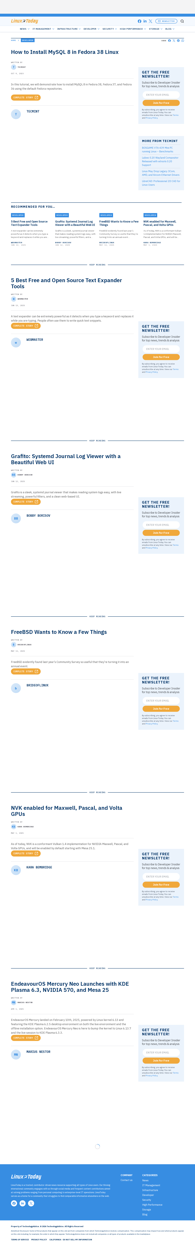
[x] (150, 21)
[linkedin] (145, 21)
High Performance (131, 29)
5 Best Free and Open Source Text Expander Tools (29, 223)
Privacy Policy (152, 118)
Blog (168, 29)
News (23, 29)
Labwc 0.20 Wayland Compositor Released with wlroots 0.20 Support (160, 161)
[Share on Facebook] (169, 40)
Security (108, 29)
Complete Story (23, 97)
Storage (154, 29)
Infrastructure (67, 29)
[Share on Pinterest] (178, 40)
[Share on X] (174, 40)
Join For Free (161, 102)
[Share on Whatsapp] (182, 40)
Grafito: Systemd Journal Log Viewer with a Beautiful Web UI (75, 223)
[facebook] (139, 21)
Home (13, 40)
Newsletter (168, 21)
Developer (90, 29)
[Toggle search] (182, 21)
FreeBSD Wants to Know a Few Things (119, 223)
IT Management (42, 29)
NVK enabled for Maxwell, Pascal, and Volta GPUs (160, 223)
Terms (176, 115)
